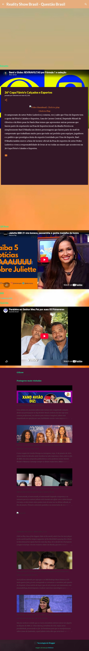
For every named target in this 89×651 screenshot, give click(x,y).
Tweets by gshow (24, 375)
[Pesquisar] (85, 4)
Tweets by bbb (6, 298)
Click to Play (44, 111)
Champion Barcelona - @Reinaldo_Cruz (32, 532)
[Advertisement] (44, 204)
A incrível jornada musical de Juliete (30, 405)
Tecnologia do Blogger (46, 643)
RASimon (51, 647)
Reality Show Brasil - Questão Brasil (35, 4)
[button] (6, 100)
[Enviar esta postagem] (6, 156)
